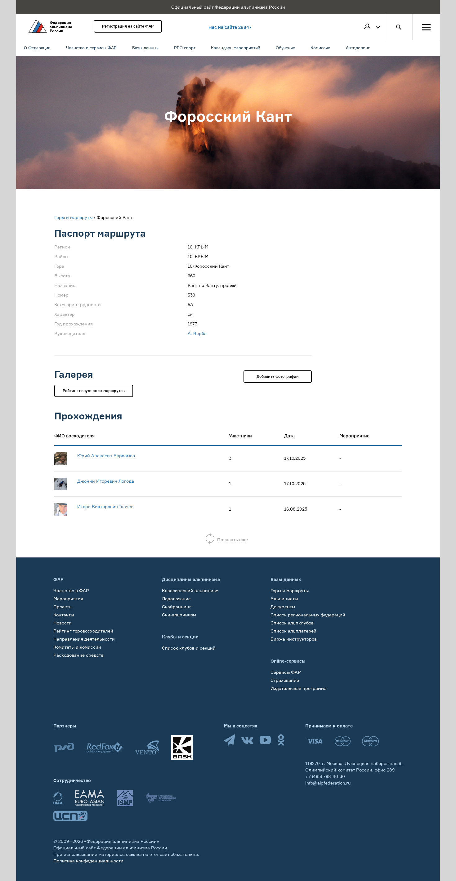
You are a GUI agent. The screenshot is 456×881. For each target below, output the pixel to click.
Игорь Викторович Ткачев (105, 506)
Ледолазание (176, 598)
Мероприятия (68, 598)
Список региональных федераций (307, 614)
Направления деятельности (84, 639)
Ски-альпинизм (179, 614)
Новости (62, 622)
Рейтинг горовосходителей (83, 630)
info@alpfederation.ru (328, 782)
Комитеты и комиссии (77, 647)
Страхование (284, 680)
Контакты (63, 614)
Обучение (64, 663)
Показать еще (232, 539)
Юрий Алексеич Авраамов (106, 455)
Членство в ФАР (71, 590)
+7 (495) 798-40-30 (325, 776)
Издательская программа (298, 688)
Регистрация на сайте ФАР (128, 26)
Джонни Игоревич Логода (105, 481)
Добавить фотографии (278, 376)
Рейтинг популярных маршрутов (94, 390)
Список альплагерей (293, 630)
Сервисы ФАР (285, 672)
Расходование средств (78, 655)
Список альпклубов (292, 622)
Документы (282, 606)
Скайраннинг (176, 606)
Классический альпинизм (190, 590)
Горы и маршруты (73, 217)
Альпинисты (284, 598)
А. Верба (197, 333)
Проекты (62, 606)
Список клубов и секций (189, 648)
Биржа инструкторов (293, 639)
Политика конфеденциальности (88, 860)
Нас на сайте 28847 (230, 27)
